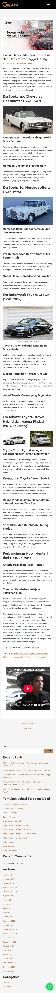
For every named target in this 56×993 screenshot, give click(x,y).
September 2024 (10, 942)
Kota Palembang (10, 850)
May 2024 (7, 954)
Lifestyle (8, 64)
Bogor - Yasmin (9, 817)
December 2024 (10, 929)
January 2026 (8, 879)
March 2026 (8, 875)
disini (34, 648)
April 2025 (7, 913)
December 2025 (10, 883)
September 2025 (10, 892)
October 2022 (9, 971)
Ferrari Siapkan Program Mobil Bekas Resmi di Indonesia (26, 770)
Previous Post (28, 724)
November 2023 (10, 963)
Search (6, 747)
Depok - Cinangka (10, 813)
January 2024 (8, 959)
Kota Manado (8, 842)
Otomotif (7, 987)
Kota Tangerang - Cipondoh (15, 838)
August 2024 (8, 946)
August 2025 (8, 896)
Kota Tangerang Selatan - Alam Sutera (19, 834)
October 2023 (9, 967)
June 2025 (7, 904)
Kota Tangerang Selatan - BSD (16, 825)
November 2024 (10, 934)
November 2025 (10, 888)
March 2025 (8, 917)
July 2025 (7, 900)
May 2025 (7, 908)
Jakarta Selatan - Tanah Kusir (15, 804)
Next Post (28, 728)
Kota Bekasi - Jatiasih (12, 821)
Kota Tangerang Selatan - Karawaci (18, 829)
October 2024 (9, 938)
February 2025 (9, 921)
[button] (48, 3)
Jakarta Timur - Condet (13, 809)
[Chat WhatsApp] (49, 986)
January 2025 (8, 925)
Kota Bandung (9, 846)
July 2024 (7, 950)
